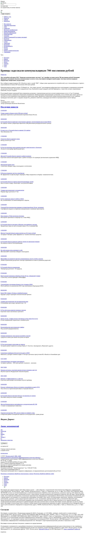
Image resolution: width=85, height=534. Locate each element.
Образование (7, 40)
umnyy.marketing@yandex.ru (72, 529)
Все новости (7, 24)
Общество (7, 28)
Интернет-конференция (10, 30)
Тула (5, 66)
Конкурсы (7, 21)
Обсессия (3, 430)
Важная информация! (10, 33)
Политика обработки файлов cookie (44, 473)
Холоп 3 (3, 436)
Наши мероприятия (9, 31)
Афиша (6, 19)
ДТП (5, 27)
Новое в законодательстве (11, 50)
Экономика (7, 52)
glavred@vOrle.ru (44, 529)
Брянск (6, 59)
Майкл (2, 433)
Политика (7, 44)
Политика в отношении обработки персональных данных (17, 473)
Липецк (6, 63)
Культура (6, 38)
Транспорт (7, 43)
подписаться (4, 453)
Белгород (6, 57)
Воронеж (6, 60)
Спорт (6, 41)
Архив (6, 49)
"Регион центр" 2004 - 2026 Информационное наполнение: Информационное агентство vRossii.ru (20, 456)
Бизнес (6, 47)
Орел (5, 65)
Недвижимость (8, 46)
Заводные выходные (10, 25)
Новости (6, 18)
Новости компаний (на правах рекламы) (15, 37)
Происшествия (8, 34)
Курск (5, 62)
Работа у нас (7, 16)
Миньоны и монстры (7, 439)
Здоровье (6, 35)
